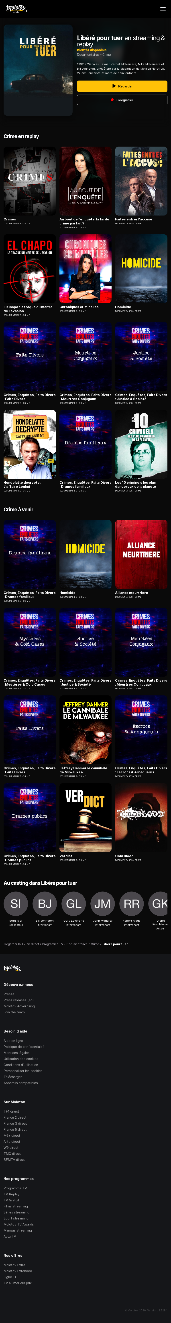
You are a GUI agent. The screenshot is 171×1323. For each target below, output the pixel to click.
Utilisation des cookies (21, 1059)
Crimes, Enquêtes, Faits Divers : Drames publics (30, 858)
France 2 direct (15, 1117)
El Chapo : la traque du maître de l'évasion (28, 309)
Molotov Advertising (19, 1006)
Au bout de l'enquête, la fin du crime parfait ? (84, 221)
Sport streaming (16, 1218)
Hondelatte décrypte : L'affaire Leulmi (22, 485)
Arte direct (12, 1141)
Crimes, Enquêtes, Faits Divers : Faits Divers (30, 397)
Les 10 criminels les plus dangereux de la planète (135, 485)
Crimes (10, 219)
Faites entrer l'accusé (133, 219)
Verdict (65, 856)
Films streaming (16, 1206)
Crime (106, 54)
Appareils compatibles (21, 1083)
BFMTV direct (14, 1159)
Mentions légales (17, 1053)
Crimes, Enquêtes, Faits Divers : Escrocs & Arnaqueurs (141, 770)
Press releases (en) (19, 1000)
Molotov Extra (14, 1265)
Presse (9, 994)
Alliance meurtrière (131, 593)
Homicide (123, 307)
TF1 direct (11, 1111)
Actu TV (10, 1236)
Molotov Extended (18, 1271)
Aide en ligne (13, 1041)
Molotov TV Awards (19, 1224)
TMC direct (12, 1153)
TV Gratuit (11, 1200)
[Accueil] (16, 8)
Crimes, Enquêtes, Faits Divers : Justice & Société (141, 397)
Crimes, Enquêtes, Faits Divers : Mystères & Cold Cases (30, 682)
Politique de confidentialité (24, 1047)
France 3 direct (15, 1123)
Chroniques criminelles (79, 307)
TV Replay (11, 1194)
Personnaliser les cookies (23, 1071)
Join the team (14, 1012)
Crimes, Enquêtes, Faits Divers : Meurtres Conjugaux (85, 397)
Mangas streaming (18, 1230)
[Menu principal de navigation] (163, 9)
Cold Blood (124, 856)
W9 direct (11, 1147)
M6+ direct (12, 1135)
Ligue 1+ (10, 1277)
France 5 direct (15, 1129)
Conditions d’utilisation (21, 1065)
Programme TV (15, 1188)
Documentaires (88, 54)
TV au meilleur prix (18, 1283)
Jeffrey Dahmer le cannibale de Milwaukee (83, 770)
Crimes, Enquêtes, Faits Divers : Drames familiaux (85, 485)
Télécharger (13, 1077)
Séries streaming (16, 1212)
